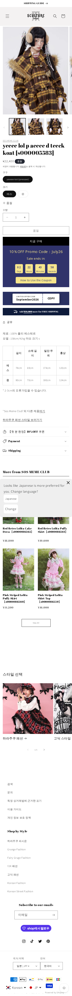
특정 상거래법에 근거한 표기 (24, 800)
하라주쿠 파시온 (17, 841)
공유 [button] (9, 322)
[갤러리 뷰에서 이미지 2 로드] (36, 126)
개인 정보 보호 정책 (19, 817)
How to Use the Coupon (36, 280)
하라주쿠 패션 (13, 738)
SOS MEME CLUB (10, 140)
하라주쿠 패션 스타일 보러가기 (22, 420)
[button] (7, 16)
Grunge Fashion (16, 849)
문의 (10, 792)
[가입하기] (53, 915)
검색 (10, 784)
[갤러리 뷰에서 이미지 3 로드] (54, 126)
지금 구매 (36, 241)
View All (36, 623)
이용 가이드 (14, 809)
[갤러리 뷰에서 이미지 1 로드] (17, 126)
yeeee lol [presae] (19, 180)
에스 (11, 194)
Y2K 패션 (12, 866)
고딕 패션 (13, 874)
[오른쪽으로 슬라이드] (68, 127)
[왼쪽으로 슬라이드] (4, 127)
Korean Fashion (16, 883)
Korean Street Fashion (20, 891)
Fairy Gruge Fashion (18, 857)
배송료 (23, 166)
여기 (42, 411)
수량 (5, 210)
